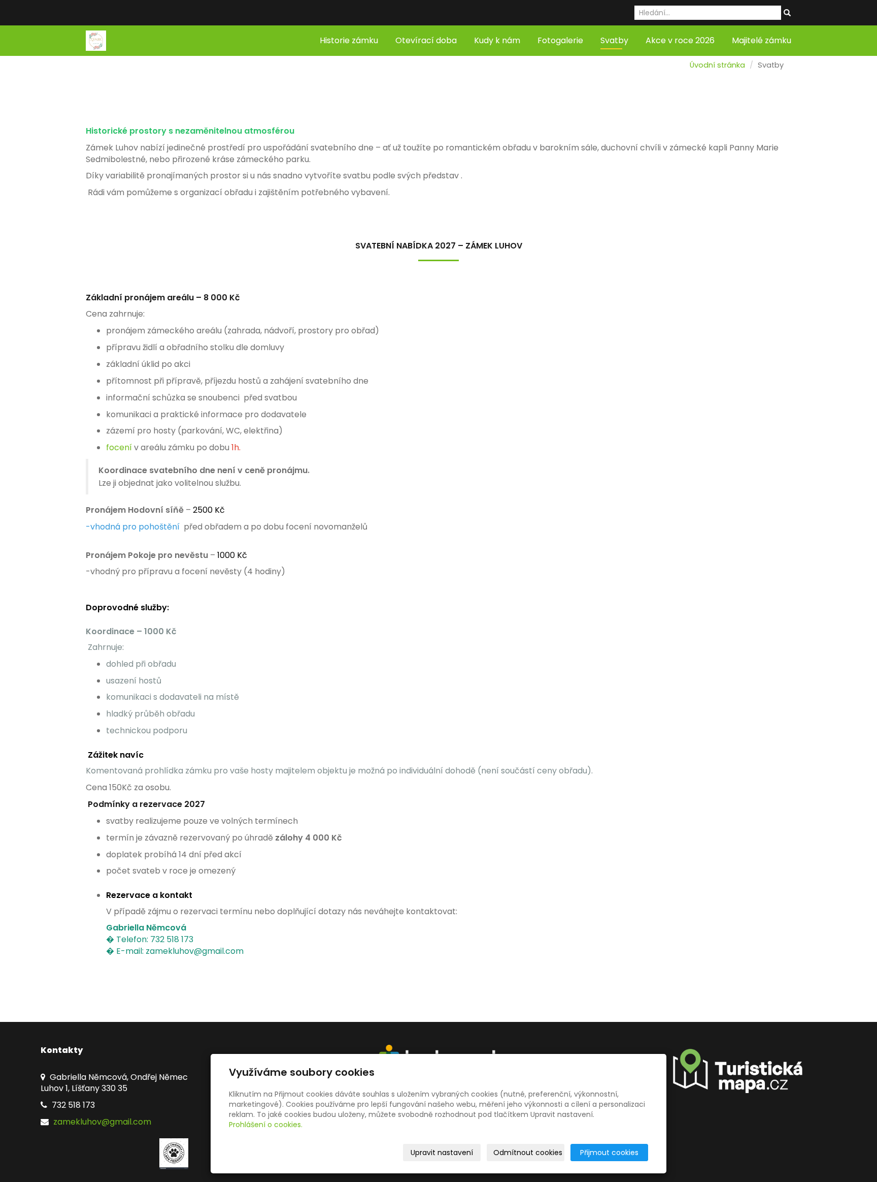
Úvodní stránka (717, 65)
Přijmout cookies (609, 1152)
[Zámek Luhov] (96, 40)
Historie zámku (349, 40)
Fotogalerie (560, 40)
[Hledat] (787, 13)
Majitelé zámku (761, 40)
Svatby (614, 40)
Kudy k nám (497, 40)
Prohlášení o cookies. (265, 1124)
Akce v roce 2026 (680, 40)
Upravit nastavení (442, 1152)
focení (120, 447)
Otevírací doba (426, 40)
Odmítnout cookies (527, 1152)
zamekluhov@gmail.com (101, 1122)
